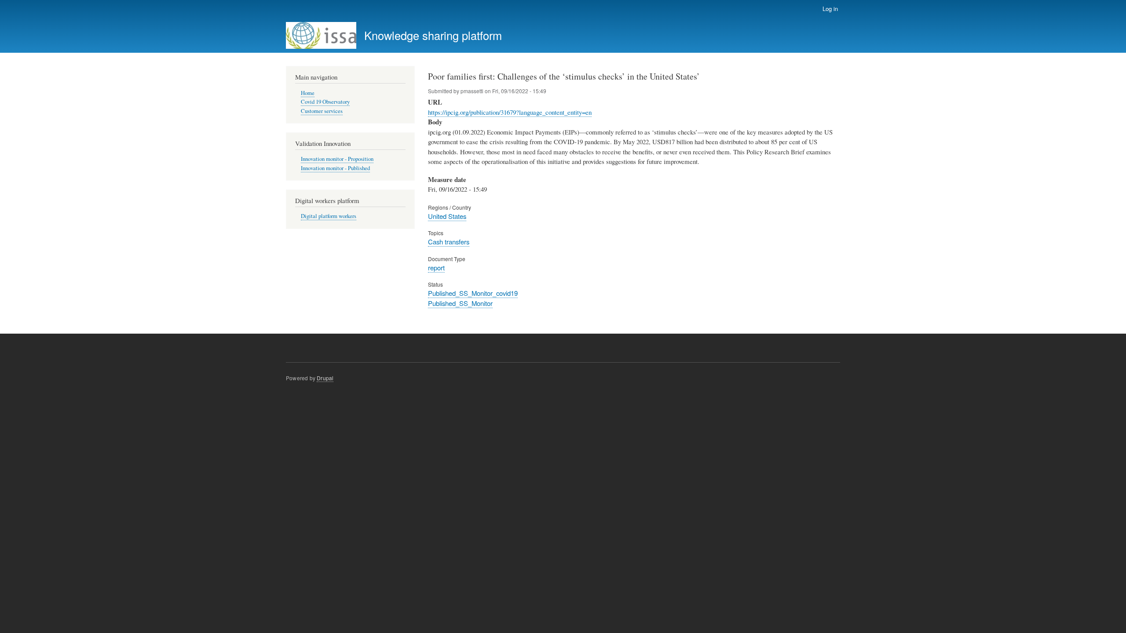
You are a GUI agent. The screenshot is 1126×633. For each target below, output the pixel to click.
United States (447, 216)
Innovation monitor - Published (335, 168)
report (436, 267)
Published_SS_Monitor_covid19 (473, 293)
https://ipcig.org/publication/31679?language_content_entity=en (510, 112)
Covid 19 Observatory (325, 102)
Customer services (322, 111)
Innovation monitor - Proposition (337, 159)
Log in (830, 8)
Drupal (325, 378)
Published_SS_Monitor (460, 303)
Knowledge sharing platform (433, 35)
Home (307, 93)
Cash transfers (448, 241)
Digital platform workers (328, 216)
